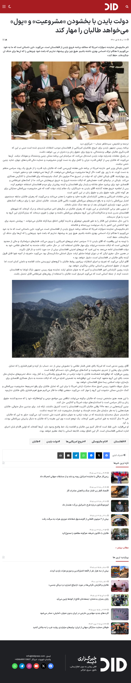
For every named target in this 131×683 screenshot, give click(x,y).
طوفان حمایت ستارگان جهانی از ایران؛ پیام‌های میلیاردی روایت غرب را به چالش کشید (71, 627)
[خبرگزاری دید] (111, 6)
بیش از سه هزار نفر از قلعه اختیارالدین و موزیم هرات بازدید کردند (79, 571)
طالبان (35, 442)
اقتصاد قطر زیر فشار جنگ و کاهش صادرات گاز (88, 490)
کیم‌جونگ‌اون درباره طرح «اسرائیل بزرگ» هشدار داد (85, 505)
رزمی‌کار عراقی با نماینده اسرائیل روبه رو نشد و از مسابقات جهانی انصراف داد (74, 476)
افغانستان (119, 442)
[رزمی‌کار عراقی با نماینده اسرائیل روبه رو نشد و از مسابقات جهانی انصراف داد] (120, 478)
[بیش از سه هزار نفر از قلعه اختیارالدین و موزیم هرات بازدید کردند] (120, 572)
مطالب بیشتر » (122, 547)
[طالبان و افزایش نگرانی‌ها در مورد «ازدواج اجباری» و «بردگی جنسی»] (120, 586)
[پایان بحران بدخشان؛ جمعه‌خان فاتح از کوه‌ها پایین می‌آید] (120, 600)
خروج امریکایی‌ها (75, 442)
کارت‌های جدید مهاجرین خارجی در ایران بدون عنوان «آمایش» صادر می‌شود (74, 613)
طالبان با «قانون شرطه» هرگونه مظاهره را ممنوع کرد (85, 533)
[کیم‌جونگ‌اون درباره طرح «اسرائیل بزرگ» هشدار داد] (120, 506)
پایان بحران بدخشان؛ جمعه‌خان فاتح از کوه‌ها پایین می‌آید (83, 599)
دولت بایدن (52, 442)
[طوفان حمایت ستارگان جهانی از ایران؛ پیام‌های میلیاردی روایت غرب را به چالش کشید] (120, 628)
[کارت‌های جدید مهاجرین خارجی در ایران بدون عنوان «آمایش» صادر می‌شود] (120, 614)
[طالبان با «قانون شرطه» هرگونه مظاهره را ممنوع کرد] (120, 534)
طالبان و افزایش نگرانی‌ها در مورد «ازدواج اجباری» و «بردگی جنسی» (79, 585)
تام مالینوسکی (99, 442)
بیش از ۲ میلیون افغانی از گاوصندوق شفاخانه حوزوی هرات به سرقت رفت (75, 519)
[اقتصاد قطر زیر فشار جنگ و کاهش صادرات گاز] (120, 492)
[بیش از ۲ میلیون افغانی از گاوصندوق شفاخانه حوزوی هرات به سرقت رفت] (120, 520)
